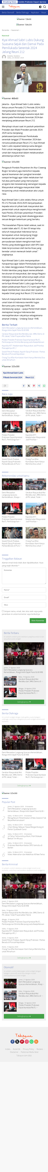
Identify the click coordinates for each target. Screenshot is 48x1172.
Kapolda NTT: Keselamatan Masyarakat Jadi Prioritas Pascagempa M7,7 (23, 346)
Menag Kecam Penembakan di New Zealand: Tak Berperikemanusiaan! (27, 819)
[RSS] (36, 1042)
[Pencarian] (44, 7)
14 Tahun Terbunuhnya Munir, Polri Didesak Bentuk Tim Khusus (25, 837)
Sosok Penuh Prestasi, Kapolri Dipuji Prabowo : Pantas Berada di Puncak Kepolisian (23, 352)
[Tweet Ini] (29, 386)
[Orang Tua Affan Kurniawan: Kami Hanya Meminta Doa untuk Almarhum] (36, 451)
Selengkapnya (23, 702)
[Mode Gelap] (40, 7)
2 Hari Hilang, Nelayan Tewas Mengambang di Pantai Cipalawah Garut (26, 828)
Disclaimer (14, 1052)
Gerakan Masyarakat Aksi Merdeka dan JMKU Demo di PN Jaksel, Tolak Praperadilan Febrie (23, 335)
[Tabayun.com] (14, 7)
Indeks (7, 1049)
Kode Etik (16, 1049)
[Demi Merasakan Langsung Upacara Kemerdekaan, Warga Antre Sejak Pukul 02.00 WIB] (12, 402)
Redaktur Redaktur (13, 56)
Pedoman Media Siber (30, 1052)
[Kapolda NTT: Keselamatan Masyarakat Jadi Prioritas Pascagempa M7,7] (36, 426)
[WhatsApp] (31, 1042)
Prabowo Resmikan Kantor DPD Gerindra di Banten (25, 846)
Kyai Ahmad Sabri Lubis (13, 372)
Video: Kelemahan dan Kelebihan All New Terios (26, 854)
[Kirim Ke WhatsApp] (44, 386)
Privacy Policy (28, 1049)
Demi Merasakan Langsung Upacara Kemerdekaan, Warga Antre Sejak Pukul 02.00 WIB (22, 329)
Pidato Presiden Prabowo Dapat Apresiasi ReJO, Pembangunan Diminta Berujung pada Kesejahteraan (23, 341)
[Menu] (3, 7)
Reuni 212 (29, 377)
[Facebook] (12, 1042)
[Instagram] (27, 1042)
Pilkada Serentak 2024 (12, 377)
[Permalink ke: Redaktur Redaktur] (4, 57)
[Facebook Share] (24, 386)
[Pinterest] (22, 1042)
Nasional (5, 35)
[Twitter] (17, 1042)
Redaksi (40, 1049)
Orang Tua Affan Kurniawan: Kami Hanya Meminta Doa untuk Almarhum (23, 358)
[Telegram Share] (39, 386)
